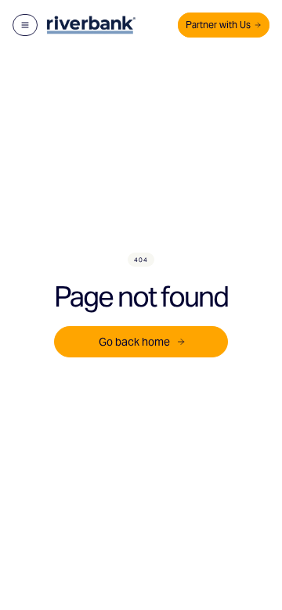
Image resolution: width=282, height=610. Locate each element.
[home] (90, 24)
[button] (25, 25)
